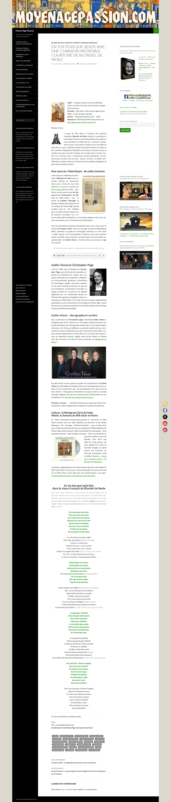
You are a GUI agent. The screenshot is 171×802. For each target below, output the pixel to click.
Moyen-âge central (60, 747)
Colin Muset (97, 442)
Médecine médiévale (22, 91)
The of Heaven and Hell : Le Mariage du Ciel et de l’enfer (73, 475)
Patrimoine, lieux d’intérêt (24, 74)
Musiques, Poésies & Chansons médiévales (23, 49)
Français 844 (99, 741)
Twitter (125, 100)
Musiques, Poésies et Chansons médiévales (81, 43)
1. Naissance (124, 234)
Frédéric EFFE (70, 64)
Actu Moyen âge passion (24, 111)
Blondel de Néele (96, 736)
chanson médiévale (70, 739)
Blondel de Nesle (57, 43)
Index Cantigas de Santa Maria (25, 167)
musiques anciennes (86, 747)
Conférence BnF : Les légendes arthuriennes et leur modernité (73, 761)
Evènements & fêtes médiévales (22, 55)
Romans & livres (21, 96)
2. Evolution (134, 234)
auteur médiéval (82, 736)
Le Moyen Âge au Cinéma (24, 78)
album (55, 736)
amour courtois (67, 736)
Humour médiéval (22, 69)
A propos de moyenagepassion (25, 302)
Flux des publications (22, 296)
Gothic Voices (58, 744)
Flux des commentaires (23, 299)
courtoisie (100, 739)
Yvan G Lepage (94, 750)
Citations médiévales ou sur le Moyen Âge (25, 105)
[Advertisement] (78, 85)
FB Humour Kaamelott (144, 100)
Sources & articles (22, 100)
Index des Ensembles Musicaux (25, 148)
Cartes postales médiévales (24, 187)
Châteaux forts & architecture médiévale (24, 43)
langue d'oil (70, 744)
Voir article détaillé (145, 74)
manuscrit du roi (84, 744)
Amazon (152, 63)
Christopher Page (87, 739)
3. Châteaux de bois (147, 234)
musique (73, 747)
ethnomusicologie (59, 741)
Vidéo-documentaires (23, 61)
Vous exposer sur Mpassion (24, 285)
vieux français (81, 750)
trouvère (69, 750)
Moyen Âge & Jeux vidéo (24, 87)
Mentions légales (21, 293)
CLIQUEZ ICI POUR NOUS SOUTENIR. (133, 112)
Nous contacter (20, 288)
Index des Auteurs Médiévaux (25, 128)
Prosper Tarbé (58, 750)
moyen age (97, 744)
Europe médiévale (76, 741)
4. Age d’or (124, 236)
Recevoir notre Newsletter (128, 121)
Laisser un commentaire (88, 64)
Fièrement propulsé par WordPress (26, 799)
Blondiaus (57, 739)
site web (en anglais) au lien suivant (79, 397)
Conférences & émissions (24, 65)
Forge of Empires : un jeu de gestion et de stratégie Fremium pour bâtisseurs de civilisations (78, 771)
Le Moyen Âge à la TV (22, 83)
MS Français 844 (58, 189)
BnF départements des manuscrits (81, 122)
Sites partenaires (21, 290)
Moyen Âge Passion (25, 30)
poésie (98, 747)
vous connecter (67, 789)
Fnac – (146, 63)
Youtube (132, 100)
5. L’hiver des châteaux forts (138, 236)
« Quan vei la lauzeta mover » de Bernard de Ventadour (95, 459)
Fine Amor (88, 741)
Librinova (142, 65)
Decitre (149, 65)
